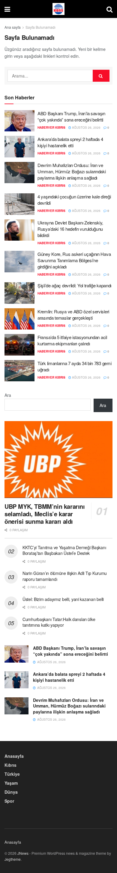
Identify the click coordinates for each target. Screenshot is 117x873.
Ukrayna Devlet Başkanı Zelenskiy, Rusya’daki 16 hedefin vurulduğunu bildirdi (70, 228)
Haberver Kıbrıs (51, 127)
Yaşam (11, 783)
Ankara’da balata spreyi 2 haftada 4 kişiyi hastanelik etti (70, 142)
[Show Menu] (7, 9)
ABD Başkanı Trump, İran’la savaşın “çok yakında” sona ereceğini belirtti (71, 116)
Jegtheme (12, 859)
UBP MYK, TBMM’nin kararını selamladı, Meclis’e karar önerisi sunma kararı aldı (44, 514)
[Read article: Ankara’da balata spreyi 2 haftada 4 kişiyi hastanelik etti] (19, 146)
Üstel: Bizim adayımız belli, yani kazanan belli (63, 599)
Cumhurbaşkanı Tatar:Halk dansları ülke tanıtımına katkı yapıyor (58, 622)
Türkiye (12, 774)
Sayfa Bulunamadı (41, 27)
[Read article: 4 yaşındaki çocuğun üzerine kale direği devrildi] (19, 204)
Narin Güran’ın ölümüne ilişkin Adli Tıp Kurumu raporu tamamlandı (64, 576)
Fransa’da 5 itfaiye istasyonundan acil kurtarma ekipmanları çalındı (72, 340)
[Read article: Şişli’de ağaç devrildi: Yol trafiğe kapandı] (19, 293)
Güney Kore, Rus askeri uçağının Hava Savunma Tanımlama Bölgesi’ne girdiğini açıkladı (74, 260)
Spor (9, 801)
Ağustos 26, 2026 (85, 127)
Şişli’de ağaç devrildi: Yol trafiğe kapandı (74, 285)
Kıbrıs (10, 765)
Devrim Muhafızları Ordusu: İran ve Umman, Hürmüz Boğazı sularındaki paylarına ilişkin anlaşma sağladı (72, 171)
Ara (7, 395)
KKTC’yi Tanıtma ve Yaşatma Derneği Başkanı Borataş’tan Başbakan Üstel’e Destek (64, 550)
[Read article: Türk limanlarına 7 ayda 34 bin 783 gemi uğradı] (19, 371)
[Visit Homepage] (58, 9)
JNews (22, 853)
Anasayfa (14, 756)
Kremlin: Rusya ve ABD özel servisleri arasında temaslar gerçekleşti (73, 314)
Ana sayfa (12, 27)
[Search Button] (109, 9)
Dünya (11, 792)
